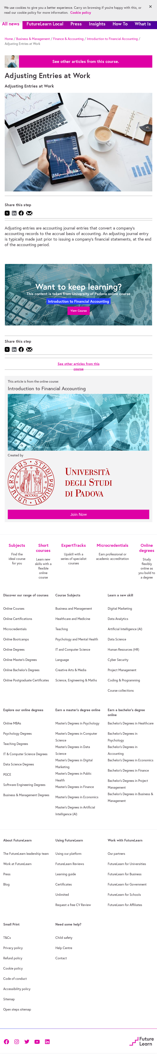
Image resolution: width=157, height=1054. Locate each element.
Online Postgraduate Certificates (26, 680)
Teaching (61, 629)
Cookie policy (13, 968)
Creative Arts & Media (70, 670)
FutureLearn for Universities (127, 864)
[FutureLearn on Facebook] (7, 1041)
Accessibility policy (16, 989)
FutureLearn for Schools (124, 895)
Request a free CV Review (73, 905)
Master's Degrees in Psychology (77, 723)
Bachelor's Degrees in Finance (128, 770)
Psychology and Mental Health (76, 639)
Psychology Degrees (17, 733)
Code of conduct (15, 979)
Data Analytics (118, 619)
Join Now (78, 514)
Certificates (63, 884)
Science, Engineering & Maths (76, 680)
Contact (61, 958)
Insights (97, 24)
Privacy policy (13, 948)
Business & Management (33, 39)
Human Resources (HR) (123, 649)
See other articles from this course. (85, 61)
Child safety (63, 938)
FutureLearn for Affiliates (125, 905)
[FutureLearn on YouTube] (37, 1041)
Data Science (117, 639)
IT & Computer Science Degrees (25, 754)
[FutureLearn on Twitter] (27, 1041)
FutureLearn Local (45, 24)
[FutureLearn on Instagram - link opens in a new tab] (16, 1041)
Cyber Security (118, 660)
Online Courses (13, 608)
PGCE (7, 774)
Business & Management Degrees (26, 795)
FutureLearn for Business (124, 874)
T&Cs (7, 938)
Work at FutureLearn (17, 864)
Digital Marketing (120, 608)
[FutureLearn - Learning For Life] (141, 1040)
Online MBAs (12, 723)
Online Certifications (17, 619)
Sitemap (9, 999)
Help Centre (63, 948)
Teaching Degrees (15, 744)
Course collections (121, 690)
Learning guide (65, 874)
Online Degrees (14, 649)
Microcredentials (15, 629)
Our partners (116, 854)
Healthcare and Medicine (72, 619)
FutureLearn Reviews (69, 864)
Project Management (122, 670)
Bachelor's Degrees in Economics (130, 760)
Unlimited (62, 895)
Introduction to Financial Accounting (112, 39)
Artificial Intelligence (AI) (125, 629)
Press (76, 24)
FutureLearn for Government (127, 884)
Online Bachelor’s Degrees (21, 670)
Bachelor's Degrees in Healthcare (131, 723)
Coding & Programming (124, 680)
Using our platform (68, 854)
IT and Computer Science (72, 649)
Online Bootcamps (16, 639)
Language (62, 660)
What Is (143, 24)
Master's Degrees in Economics (76, 797)
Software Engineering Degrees (24, 785)
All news (10, 24)
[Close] (150, 6)
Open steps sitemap (17, 1009)
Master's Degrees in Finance (74, 787)
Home (9, 39)
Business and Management (73, 608)
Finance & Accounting (68, 39)
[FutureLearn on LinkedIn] (47, 1041)
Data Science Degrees (18, 764)
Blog (6, 884)
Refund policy (12, 958)
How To (120, 24)
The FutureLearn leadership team (26, 854)
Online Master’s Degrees (20, 660)
